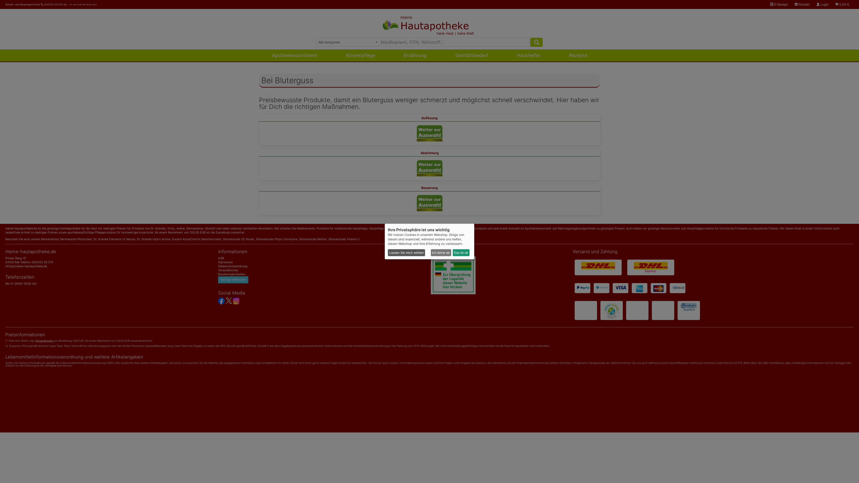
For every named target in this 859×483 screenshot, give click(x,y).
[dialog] (429, 241)
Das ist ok (461, 252)
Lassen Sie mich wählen (406, 252)
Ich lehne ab (441, 252)
